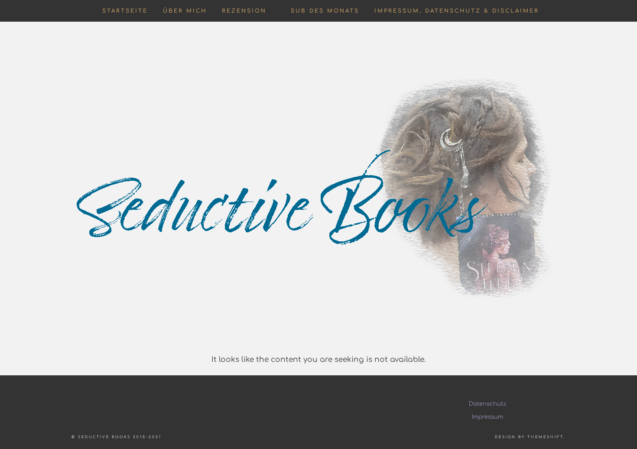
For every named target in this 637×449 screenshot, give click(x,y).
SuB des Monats (325, 11)
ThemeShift (545, 437)
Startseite (125, 11)
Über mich (185, 11)
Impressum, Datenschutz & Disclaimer (456, 11)
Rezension (244, 11)
